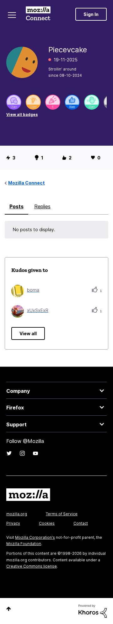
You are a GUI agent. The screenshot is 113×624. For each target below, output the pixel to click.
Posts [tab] (16, 206)
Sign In (91, 14)
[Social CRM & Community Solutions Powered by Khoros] (92, 610)
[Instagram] (22, 453)
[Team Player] (72, 102)
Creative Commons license (31, 566)
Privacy (13, 523)
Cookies (47, 523)
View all (28, 333)
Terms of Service (62, 514)
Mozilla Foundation (23, 543)
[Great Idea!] (33, 102)
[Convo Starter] (13, 102)
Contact (80, 523)
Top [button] (8, 608)
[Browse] (12, 15)
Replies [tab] (42, 206)
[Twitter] (9, 453)
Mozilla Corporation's (35, 537)
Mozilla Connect (38, 14)
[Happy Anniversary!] (52, 102)
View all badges (22, 114)
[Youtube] (35, 453)
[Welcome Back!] (91, 102)
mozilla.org (16, 514)
